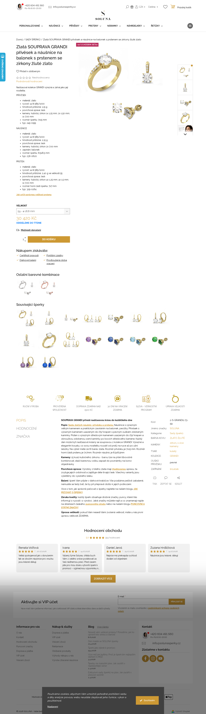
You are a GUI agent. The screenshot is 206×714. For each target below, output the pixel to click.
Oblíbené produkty (61, 651)
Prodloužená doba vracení (57, 262)
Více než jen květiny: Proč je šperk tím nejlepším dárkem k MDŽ (111, 655)
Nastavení (52, 707)
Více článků (103, 627)
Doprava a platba (24, 651)
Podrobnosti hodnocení (29, 81)
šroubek (174, 469)
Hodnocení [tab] (26, 428)
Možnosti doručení (31, 230)
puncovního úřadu (96, 504)
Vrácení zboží (23, 660)
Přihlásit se (177, 602)
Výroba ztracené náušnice (65, 660)
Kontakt (20, 637)
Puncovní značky (24, 646)
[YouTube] (160, 658)
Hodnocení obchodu (103, 530)
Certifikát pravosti (29, 255)
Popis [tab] (21, 420)
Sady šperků (176, 433)
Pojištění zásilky (55, 255)
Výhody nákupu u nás (63, 655)
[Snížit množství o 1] (25, 241)
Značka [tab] (23, 436)
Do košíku (49, 239)
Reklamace (57, 646)
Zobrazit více (103, 578)
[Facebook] (145, 658)
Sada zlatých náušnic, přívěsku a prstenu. (91, 425)
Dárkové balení (28, 260)
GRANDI (174, 456)
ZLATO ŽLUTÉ (177, 438)
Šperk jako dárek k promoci (101, 648)
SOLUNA (174, 428)
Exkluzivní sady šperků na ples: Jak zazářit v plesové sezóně (109, 673)
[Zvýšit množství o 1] (25, 237)
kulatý (173, 451)
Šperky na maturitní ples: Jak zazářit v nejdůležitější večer (106, 664)
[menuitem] (31, 26)
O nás (19, 632)
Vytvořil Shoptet (182, 711)
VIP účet (20, 655)
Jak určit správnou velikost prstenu (34, 194)
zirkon (173, 443)
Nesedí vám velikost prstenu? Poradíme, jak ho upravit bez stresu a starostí (111, 633)
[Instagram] (152, 658)
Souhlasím (149, 700)
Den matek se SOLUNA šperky (103, 641)
